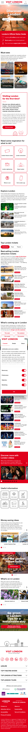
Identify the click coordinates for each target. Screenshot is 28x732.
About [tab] (23, 343)
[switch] (24, 375)
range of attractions (20, 256)
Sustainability (18, 709)
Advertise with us (5, 709)
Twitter (21, 659)
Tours (12, 247)
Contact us (4, 706)
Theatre (19, 247)
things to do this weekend (18, 330)
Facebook (25, 659)
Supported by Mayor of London (19, 701)
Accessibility (4, 712)
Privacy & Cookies (6, 715)
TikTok (2, 659)
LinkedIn (16, 659)
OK (14, 391)
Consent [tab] (5, 343)
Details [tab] (14, 343)
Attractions (5, 247)
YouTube (7, 659)
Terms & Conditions (20, 712)
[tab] (5, 246)
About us (17, 706)
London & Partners (6, 701)
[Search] (25, 2)
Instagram (11, 659)
